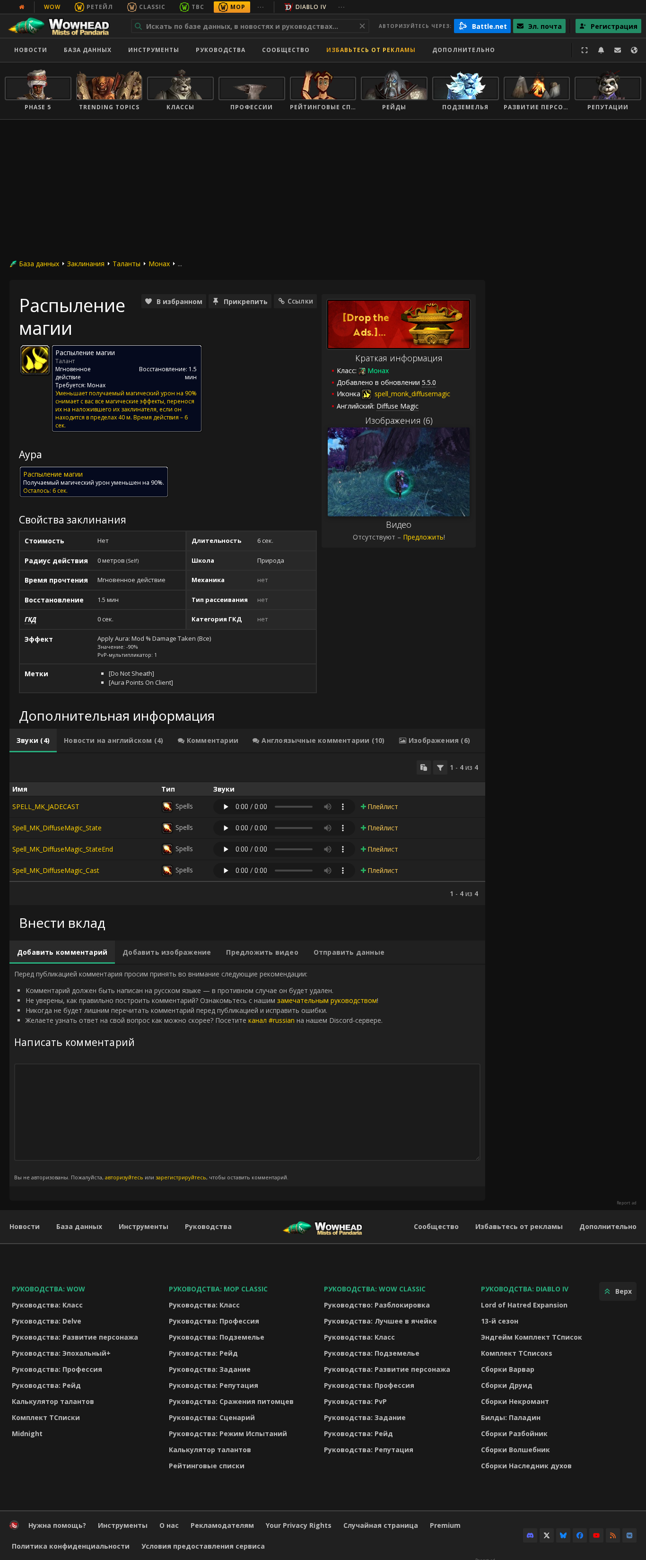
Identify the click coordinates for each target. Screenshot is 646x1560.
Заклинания (86, 263)
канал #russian (271, 1020)
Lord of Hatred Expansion (524, 1304)
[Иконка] (35, 360)
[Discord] (530, 1535)
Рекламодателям (222, 1525)
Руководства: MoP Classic (218, 1288)
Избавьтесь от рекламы (371, 50)
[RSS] (613, 1535)
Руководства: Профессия (57, 1369)
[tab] (33, 740)
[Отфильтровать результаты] (440, 767)
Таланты (126, 263)
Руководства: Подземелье (216, 1337)
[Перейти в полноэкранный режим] (584, 50)
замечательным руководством (327, 1000)
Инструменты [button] (153, 50)
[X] (547, 1535)
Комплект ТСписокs (516, 1353)
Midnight (27, 1433)
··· (260, 7)
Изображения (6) (399, 420)
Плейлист (382, 806)
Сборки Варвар (507, 1369)
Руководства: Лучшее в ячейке (380, 1320)
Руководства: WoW (48, 1288)
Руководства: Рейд (46, 1385)
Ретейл (100, 7)
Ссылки (300, 300)
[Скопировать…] (424, 767)
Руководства (220, 50)
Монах (159, 263)
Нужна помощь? (57, 1525)
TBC (198, 7)
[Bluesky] (563, 1535)
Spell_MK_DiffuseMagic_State (57, 827)
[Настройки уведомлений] (601, 50)
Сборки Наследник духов (526, 1465)
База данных (88, 50)
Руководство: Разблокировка (377, 1304)
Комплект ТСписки (46, 1417)
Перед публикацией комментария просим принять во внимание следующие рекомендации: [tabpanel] (198, 1075)
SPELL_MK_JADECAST (45, 806)
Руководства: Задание (210, 1369)
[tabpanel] (247, 829)
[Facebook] (580, 1535)
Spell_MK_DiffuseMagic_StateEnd (62, 849)
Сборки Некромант (515, 1401)
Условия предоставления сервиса (203, 1546)
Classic (152, 7)
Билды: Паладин (511, 1417)
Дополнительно (608, 1226)
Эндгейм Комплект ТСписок (531, 1337)
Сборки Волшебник (515, 1449)
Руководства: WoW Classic (375, 1288)
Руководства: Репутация (213, 1385)
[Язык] (634, 50)
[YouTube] (596, 1535)
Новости (30, 50)
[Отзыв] (618, 50)
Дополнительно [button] (463, 50)
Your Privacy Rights (299, 1525)
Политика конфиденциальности (71, 1546)
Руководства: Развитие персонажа (75, 1337)
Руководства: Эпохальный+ (61, 1353)
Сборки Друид (507, 1385)
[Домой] (63, 26)
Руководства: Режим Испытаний (228, 1433)
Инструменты (143, 1226)
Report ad (627, 1203)
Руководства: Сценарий (212, 1417)
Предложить (423, 536)
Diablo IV (311, 7)
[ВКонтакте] (629, 1535)
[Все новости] (21, 7)
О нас (169, 1525)
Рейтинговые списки (206, 1465)
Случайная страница (380, 1525)
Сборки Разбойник (514, 1433)
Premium (445, 1525)
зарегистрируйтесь (181, 1177)
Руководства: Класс (47, 1304)
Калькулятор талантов (53, 1401)
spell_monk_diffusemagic (411, 393)
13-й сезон (499, 1320)
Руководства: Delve (46, 1320)
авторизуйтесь (124, 1177)
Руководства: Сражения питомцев (231, 1401)
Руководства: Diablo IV (524, 1288)
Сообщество (286, 50)
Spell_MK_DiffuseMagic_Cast (55, 870)
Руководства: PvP (355, 1401)
